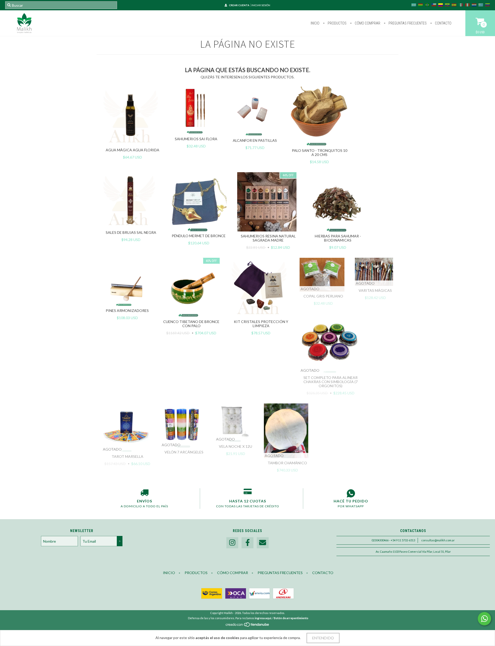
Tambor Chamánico (287, 463)
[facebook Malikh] (247, 542)
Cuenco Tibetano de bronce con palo (191, 323)
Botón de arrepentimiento (291, 618)
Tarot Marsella (127, 456)
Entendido (323, 638)
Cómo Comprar (367, 23)
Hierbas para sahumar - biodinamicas (338, 238)
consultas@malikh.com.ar (438, 540)
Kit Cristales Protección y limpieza (261, 323)
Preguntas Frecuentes (407, 23)
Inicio (315, 23)
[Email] (263, 542)
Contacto (442, 23)
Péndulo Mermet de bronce (199, 236)
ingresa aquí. (263, 618)
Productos (336, 23)
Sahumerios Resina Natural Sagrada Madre (268, 238)
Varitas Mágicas (375, 290)
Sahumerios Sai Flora (196, 139)
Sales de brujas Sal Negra (131, 232)
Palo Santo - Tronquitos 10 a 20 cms (319, 152)
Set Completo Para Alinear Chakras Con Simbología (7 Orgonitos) (330, 381)
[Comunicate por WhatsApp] (484, 618)
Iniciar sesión (260, 5)
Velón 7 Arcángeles (183, 452)
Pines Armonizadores (127, 310)
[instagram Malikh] (232, 542)
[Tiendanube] (247, 626)
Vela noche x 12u (235, 446)
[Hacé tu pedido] (350, 493)
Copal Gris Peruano (323, 296)
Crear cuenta (239, 5)
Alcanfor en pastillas (255, 140)
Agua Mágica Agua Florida (132, 150)
